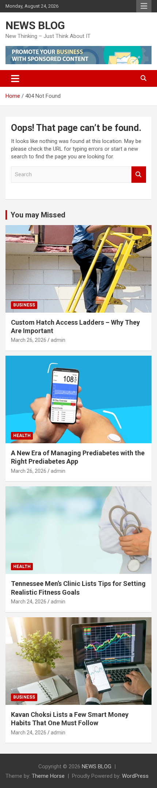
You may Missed (38, 214)
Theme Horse (48, 776)
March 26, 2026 (28, 340)
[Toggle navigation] (15, 78)
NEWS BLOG (35, 25)
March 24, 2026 (28, 601)
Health (22, 435)
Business (24, 305)
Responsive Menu (144, 6)
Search (138, 174)
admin (58, 340)
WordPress (135, 776)
